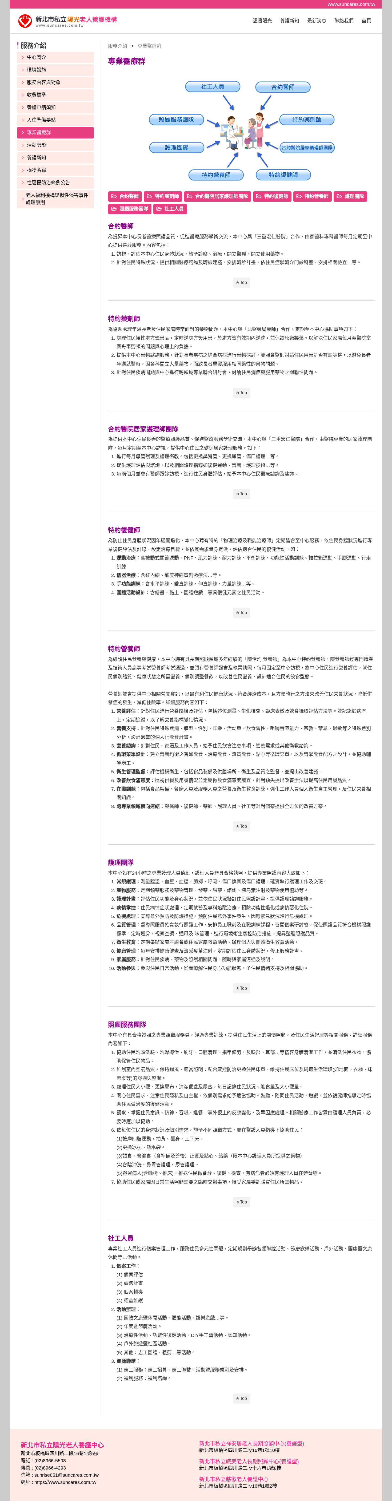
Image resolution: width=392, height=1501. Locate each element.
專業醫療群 (39, 132)
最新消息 (316, 20)
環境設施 (36, 70)
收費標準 (36, 95)
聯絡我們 (344, 20)
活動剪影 (36, 145)
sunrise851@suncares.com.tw (66, 1475)
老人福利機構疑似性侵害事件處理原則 (57, 199)
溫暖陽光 (262, 20)
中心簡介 (36, 57)
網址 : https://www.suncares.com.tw (58, 1482)
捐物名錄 (36, 170)
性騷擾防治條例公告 (48, 182)
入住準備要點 (41, 120)
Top (243, 282)
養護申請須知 (41, 107)
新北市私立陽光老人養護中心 (67, 21)
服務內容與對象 (44, 82)
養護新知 (289, 20)
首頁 (366, 20)
